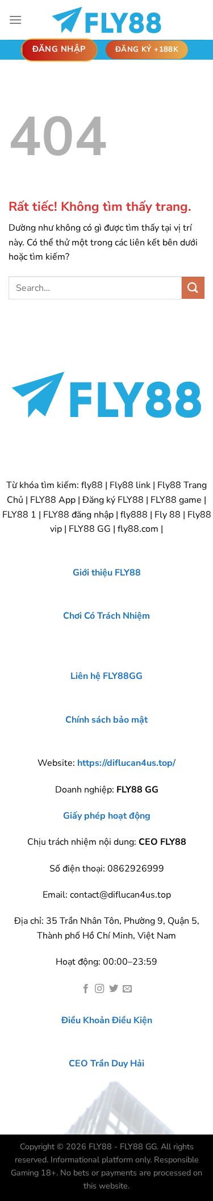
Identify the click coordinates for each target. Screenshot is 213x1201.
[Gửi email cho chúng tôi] (127, 989)
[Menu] (15, 20)
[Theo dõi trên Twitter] (113, 989)
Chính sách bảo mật (106, 720)
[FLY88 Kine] (107, 20)
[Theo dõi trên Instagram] (99, 989)
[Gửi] (193, 288)
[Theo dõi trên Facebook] (85, 989)
